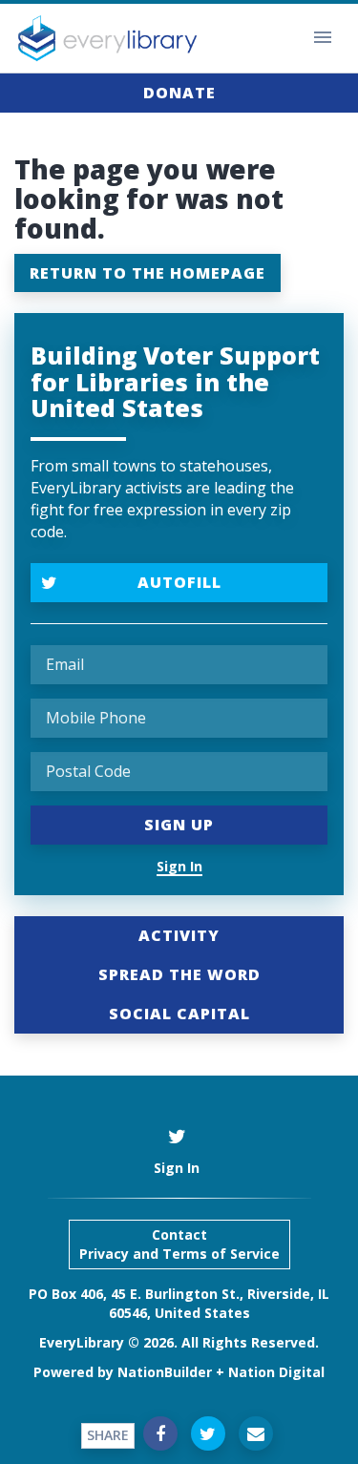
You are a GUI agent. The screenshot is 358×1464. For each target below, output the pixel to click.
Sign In (179, 866)
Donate (179, 92)
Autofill (179, 582)
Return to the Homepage (147, 272)
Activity (179, 935)
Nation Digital (276, 1372)
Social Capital (179, 1013)
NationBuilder (164, 1372)
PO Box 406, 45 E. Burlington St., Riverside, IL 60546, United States (179, 1303)
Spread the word (179, 974)
